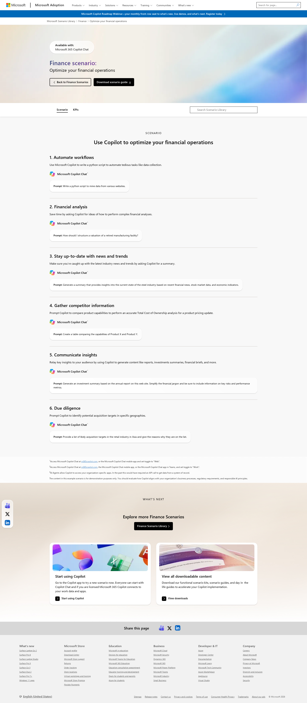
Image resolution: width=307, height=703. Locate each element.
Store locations (70, 672)
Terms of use (202, 696)
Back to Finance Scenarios (72, 82)
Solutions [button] (111, 5)
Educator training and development (124, 672)
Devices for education (118, 654)
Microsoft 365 (159, 663)
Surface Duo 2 (25, 672)
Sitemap (137, 696)
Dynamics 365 (160, 659)
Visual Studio (204, 680)
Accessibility (248, 676)
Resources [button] (129, 5)
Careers (246, 650)
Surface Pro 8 (25, 654)
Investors (247, 667)
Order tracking (70, 667)
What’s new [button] (186, 5)
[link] (100, 557)
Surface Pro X (25, 663)
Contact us (166, 696)
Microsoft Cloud (160, 650)
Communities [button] (165, 5)
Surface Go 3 (24, 667)
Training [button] (146, 5)
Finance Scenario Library (152, 526)
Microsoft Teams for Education (122, 659)
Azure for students (117, 680)
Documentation (205, 659)
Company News (249, 659)
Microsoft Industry (161, 676)
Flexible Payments (72, 684)
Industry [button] (95, 5)
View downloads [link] (178, 598)
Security (246, 680)
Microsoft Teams (161, 672)
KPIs (76, 109)
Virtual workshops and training (77, 676)
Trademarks (243, 696)
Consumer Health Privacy (223, 696)
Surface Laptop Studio (28, 659)
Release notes (151, 696)
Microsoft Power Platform (164, 667)
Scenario (62, 109)
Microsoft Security (161, 654)
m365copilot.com (89, 461)
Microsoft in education (118, 650)
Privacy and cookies (183, 696)
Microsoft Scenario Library (61, 21)
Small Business (160, 680)
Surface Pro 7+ (25, 676)
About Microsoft (250, 654)
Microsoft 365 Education (119, 663)
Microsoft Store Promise (74, 680)
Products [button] (78, 5)
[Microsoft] (16, 5)
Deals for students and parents (122, 676)
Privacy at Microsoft (251, 663)
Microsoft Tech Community (209, 667)
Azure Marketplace (206, 672)
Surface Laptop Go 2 (28, 650)
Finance (82, 21)
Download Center (71, 654)
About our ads (258, 696)
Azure (200, 650)
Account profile (70, 650)
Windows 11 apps (26, 680)
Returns (67, 663)
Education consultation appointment (124, 667)
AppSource (203, 676)
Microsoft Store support (74, 659)
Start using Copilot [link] (72, 598)
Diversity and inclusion (252, 672)
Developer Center (206, 654)
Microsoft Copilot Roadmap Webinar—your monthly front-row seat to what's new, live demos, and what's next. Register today (152, 13)
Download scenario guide (112, 82)
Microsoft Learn (205, 663)
